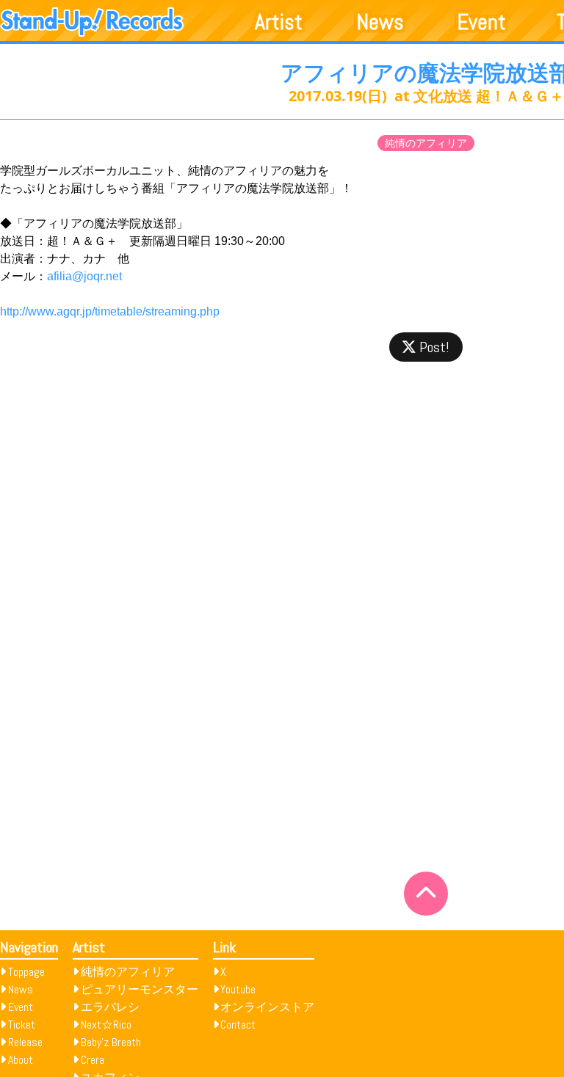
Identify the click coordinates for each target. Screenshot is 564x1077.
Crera (92, 1059)
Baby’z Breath (111, 1042)
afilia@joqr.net (84, 276)
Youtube (238, 989)
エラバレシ (110, 1007)
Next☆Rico (106, 1024)
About (20, 1059)
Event (482, 22)
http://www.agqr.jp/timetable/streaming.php (110, 311)
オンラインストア (267, 1007)
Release (25, 1042)
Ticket (21, 1024)
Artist (279, 22)
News (380, 22)
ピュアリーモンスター (139, 989)
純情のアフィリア (426, 143)
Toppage (26, 971)
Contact (238, 1024)
